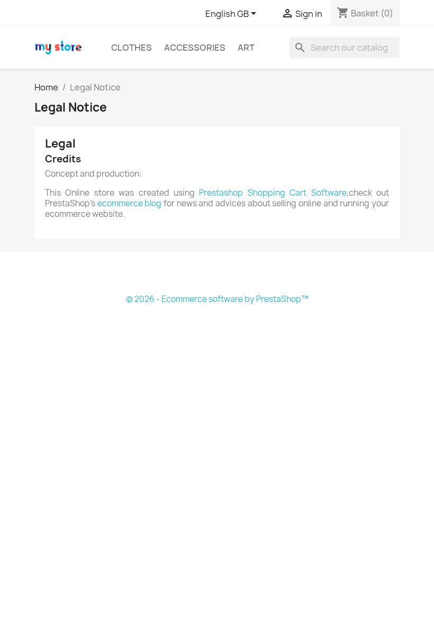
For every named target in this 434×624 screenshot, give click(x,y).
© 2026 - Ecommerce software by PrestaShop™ (217, 299)
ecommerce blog (129, 203)
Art (246, 47)
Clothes (131, 47)
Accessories (194, 47)
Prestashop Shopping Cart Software (272, 192)
